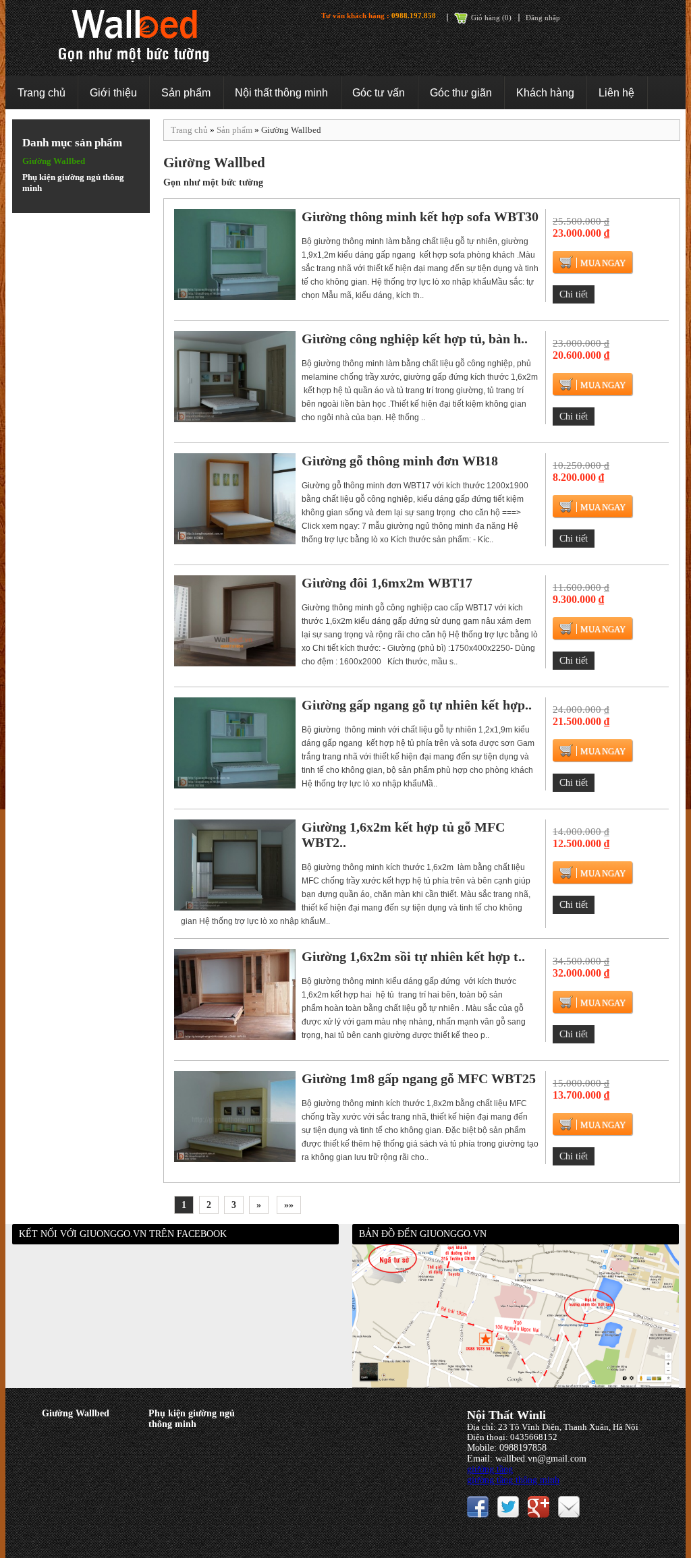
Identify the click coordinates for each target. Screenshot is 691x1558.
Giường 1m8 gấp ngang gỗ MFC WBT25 (419, 1078)
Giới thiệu (113, 92)
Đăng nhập (543, 17)
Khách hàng (545, 92)
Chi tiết (573, 294)
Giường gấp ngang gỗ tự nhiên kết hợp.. (417, 704)
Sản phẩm (186, 92)
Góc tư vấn (378, 92)
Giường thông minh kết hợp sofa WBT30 (420, 216)
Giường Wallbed (53, 161)
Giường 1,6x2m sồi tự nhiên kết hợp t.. (413, 956)
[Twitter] (508, 1505)
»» (289, 1205)
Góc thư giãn (461, 92)
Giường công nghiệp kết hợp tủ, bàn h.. (415, 338)
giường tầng (490, 1469)
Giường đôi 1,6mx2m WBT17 (387, 582)
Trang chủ (41, 92)
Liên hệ (616, 92)
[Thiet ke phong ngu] (538, 1505)
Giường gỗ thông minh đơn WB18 (400, 460)
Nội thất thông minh (281, 92)
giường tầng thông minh (513, 1480)
